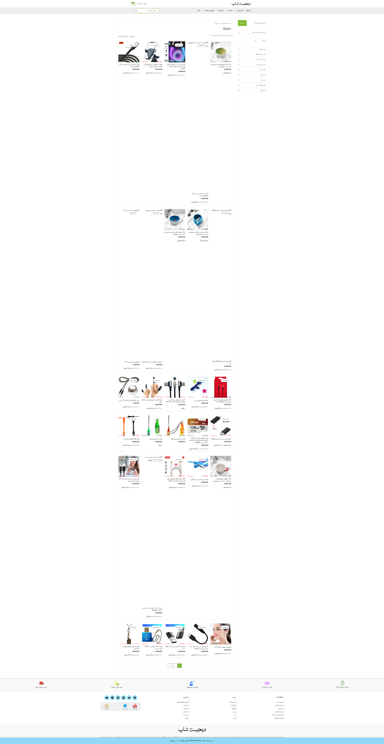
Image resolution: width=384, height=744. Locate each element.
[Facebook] (135, 698)
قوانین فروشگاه (278, 718)
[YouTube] (107, 698)
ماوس (186, 718)
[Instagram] (123, 698)
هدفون (186, 708)
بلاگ (199, 11)
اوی (235, 718)
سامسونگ (233, 702)
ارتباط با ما (280, 702)
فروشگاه (248, 11)
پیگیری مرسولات (209, 11)
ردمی (234, 712)
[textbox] (253, 32)
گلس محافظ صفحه (182, 702)
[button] (236, 11)
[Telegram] (112, 698)
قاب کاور (185, 705)
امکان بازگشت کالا (277, 715)
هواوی (234, 708)
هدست (186, 715)
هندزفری (185, 712)
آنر (235, 715)
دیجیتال (230, 11)
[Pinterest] (118, 698)
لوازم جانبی (240, 11)
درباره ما (280, 708)
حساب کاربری (279, 705)
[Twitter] (129, 698)
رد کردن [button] (172, 740)
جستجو (242, 23)
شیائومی (233, 705)
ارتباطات (221, 11)
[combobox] (253, 32)
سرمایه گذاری (279, 712)
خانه (230, 23)
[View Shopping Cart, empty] (134, 3)
